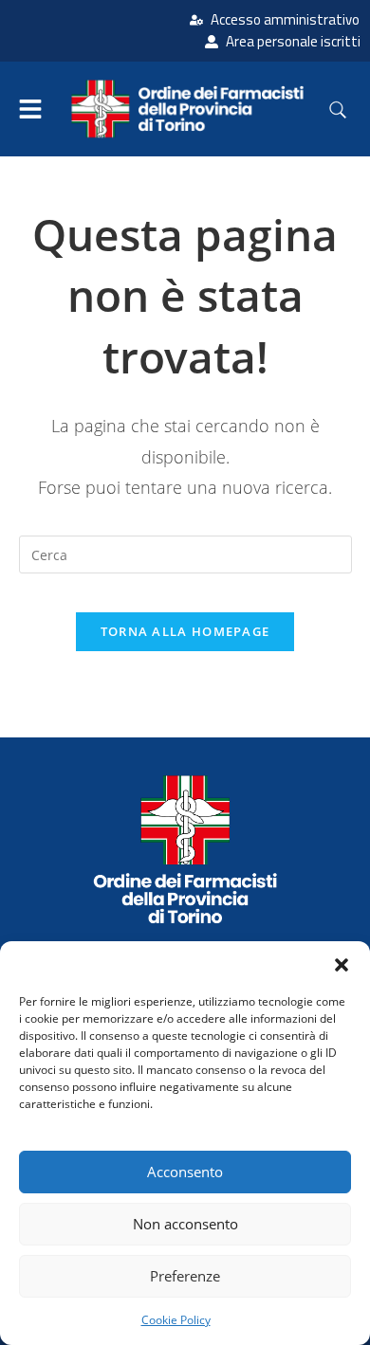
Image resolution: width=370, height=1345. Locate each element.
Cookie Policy (176, 1320)
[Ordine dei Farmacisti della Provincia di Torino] (185, 849)
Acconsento (185, 1171)
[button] (341, 964)
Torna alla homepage (185, 631)
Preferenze (185, 1275)
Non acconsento (185, 1223)
